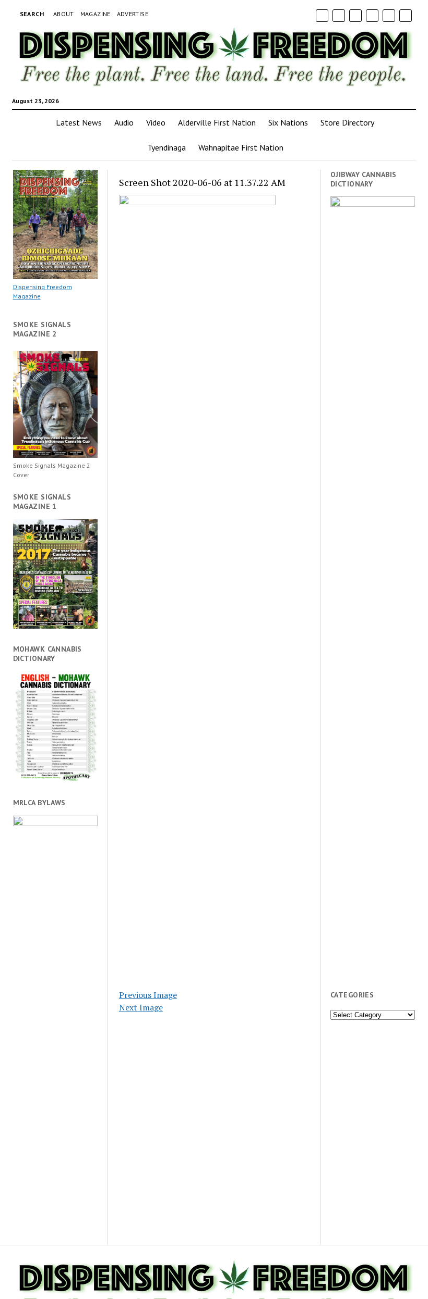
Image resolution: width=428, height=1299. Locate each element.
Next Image (141, 1007)
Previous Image (148, 995)
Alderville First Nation (217, 122)
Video (155, 122)
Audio (124, 122)
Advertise (132, 14)
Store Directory (347, 122)
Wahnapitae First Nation (240, 147)
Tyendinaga (166, 147)
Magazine (95, 14)
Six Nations (288, 122)
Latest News (79, 122)
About (63, 14)
